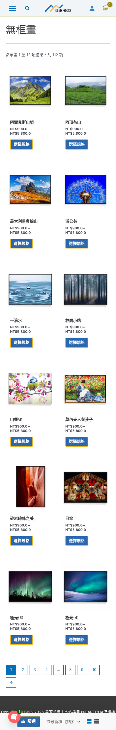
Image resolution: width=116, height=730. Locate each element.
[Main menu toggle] (12, 8)
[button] (27, 9)
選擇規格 (22, 144)
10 (94, 669)
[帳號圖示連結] (92, 8)
